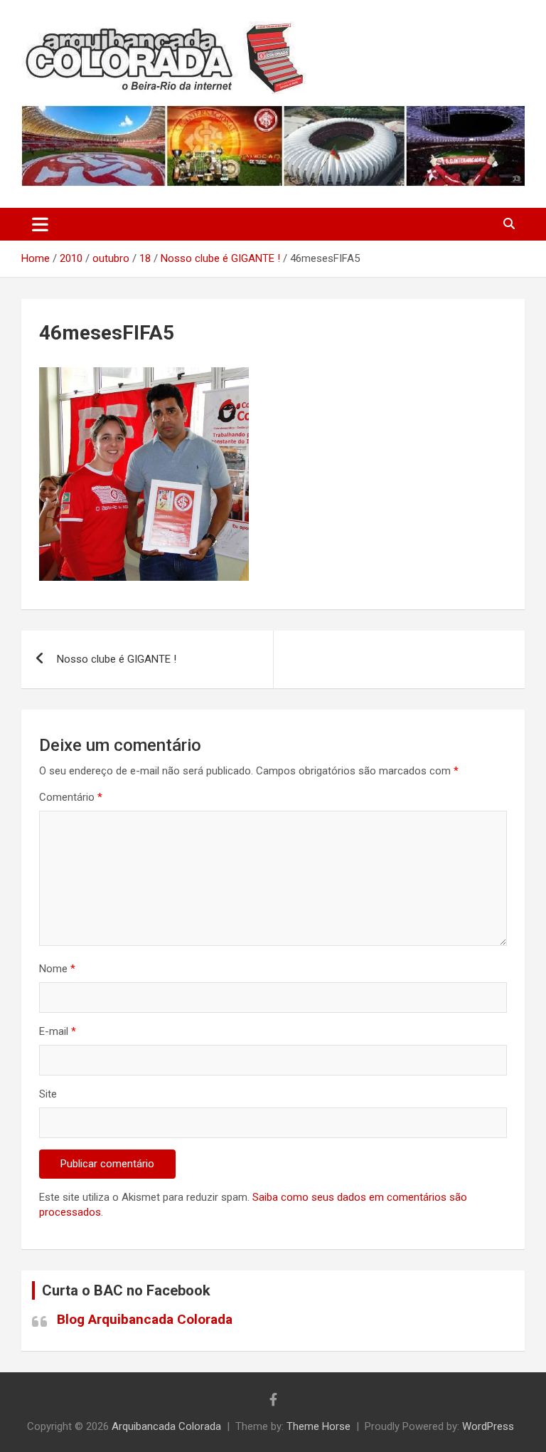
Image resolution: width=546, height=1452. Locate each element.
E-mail (57, 1031)
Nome (57, 968)
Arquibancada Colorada (166, 1426)
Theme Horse (318, 1426)
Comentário (70, 797)
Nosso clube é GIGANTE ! (116, 659)
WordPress (488, 1426)
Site (48, 1094)
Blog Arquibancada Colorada (144, 1319)
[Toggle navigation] (40, 224)
